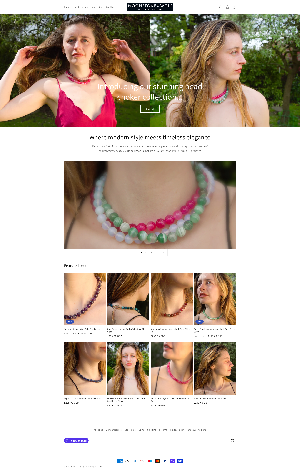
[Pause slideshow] (171, 252)
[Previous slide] (129, 252)
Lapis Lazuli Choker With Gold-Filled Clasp (83, 398)
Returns (163, 429)
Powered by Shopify (94, 467)
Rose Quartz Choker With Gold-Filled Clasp (213, 398)
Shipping (151, 429)
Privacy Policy (177, 429)
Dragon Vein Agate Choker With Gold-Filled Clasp (170, 330)
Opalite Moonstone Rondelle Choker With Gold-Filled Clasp (126, 399)
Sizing (142, 429)
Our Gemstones (114, 429)
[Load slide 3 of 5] (146, 252)
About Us (98, 429)
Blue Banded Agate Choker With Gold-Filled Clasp (127, 330)
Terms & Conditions (196, 429)
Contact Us (130, 429)
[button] (220, 7)
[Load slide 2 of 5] (141, 252)
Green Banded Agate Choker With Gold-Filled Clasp (214, 330)
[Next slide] (163, 252)
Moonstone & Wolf (77, 467)
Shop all (150, 108)
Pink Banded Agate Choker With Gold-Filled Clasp (170, 399)
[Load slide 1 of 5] (136, 252)
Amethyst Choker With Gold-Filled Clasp (82, 329)
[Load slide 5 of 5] (155, 252)
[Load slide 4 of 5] (150, 252)
